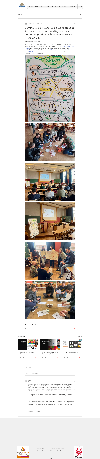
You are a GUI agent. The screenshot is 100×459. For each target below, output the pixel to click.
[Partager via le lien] (35, 324)
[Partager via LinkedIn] (32, 324)
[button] (39, 6)
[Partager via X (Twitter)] (28, 324)
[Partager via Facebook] (25, 324)
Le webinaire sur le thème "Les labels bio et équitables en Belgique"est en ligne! (71, 353)
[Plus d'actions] (74, 24)
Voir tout (80, 336)
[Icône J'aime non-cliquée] (29, 411)
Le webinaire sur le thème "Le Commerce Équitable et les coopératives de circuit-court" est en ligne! (50, 353)
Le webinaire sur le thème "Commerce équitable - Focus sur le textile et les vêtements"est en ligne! (27, 353)
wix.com (56, 454)
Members (20, 14)
